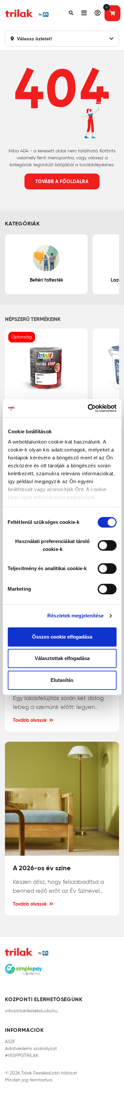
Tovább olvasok (30, 720)
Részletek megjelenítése (75, 615)
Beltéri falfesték (46, 280)
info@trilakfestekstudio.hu (31, 1011)
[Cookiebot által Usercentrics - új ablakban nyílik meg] (88, 408)
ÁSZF (10, 1041)
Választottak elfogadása (62, 658)
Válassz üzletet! (34, 38)
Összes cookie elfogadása (62, 637)
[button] (71, 13)
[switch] (107, 545)
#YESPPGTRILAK (21, 1055)
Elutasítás (62, 680)
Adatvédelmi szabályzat (31, 1048)
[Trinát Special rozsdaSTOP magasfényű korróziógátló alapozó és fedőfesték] (46, 368)
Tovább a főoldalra (62, 181)
